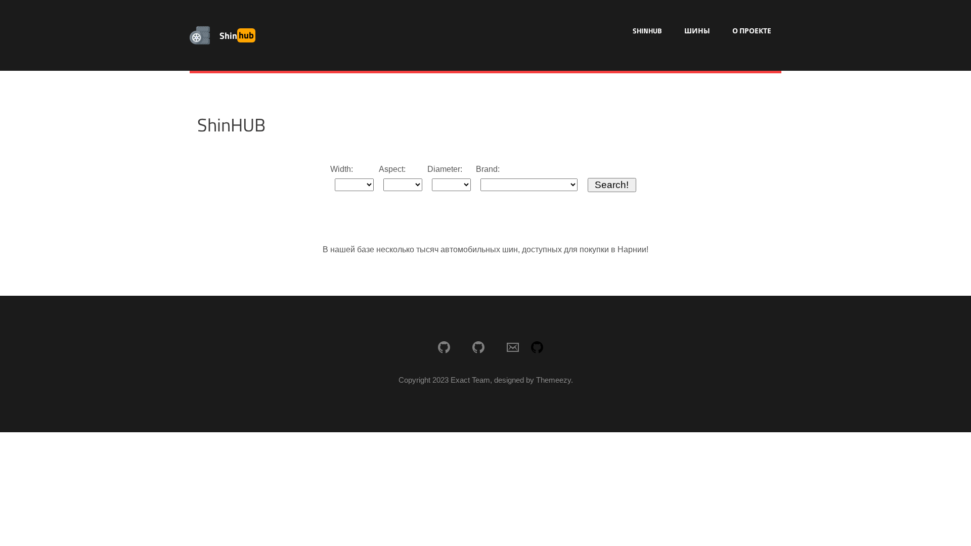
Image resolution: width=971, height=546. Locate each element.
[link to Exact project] (444, 348)
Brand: (488, 169)
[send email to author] (513, 348)
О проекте (751, 30)
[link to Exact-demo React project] (478, 348)
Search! (612, 184)
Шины (697, 30)
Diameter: (444, 169)
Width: (341, 169)
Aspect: (392, 169)
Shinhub (647, 30)
